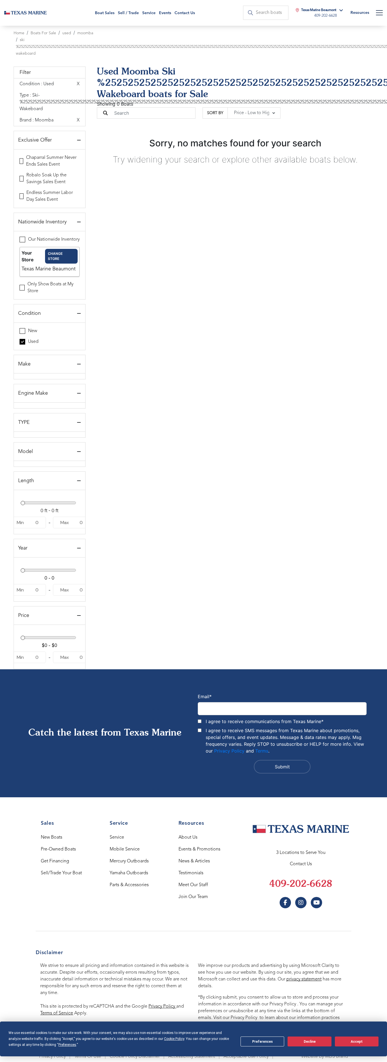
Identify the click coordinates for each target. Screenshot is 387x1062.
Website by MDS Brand (324, 1056)
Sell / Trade (128, 13)
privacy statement (304, 979)
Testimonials (190, 873)
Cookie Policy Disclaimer (135, 1056)
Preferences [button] (67, 1045)
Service (117, 837)
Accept (357, 1042)
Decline (310, 1042)
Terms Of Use (87, 1056)
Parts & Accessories (129, 885)
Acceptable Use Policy (246, 1056)
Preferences (262, 1042)
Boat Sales (104, 13)
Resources (359, 13)
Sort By (215, 113)
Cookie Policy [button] (174, 1039)
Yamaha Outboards (129, 873)
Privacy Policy (229, 751)
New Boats (51, 837)
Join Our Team (193, 897)
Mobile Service (125, 849)
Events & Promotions (199, 849)
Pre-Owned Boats (58, 849)
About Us (187, 837)
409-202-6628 (300, 884)
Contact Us (185, 13)
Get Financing (55, 861)
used (66, 33)
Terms (261, 751)
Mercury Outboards (129, 861)
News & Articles (194, 861)
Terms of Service (56, 1013)
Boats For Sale (43, 33)
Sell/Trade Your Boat (61, 873)
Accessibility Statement (191, 1056)
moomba (85, 33)
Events (165, 13)
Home (19, 33)
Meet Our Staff (193, 885)
